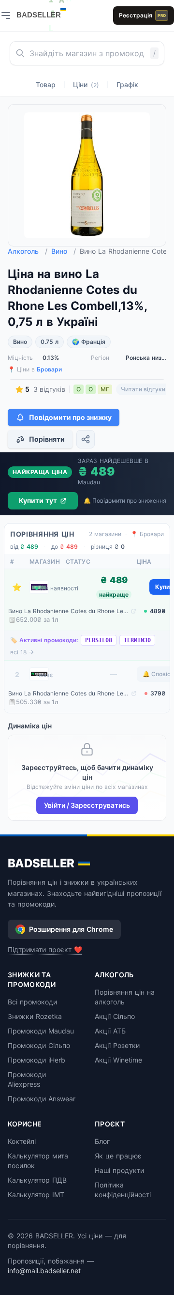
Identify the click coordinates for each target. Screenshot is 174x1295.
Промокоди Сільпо (39, 1045)
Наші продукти (119, 1170)
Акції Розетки (117, 1045)
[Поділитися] (85, 439)
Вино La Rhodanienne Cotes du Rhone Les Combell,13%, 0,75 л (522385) (68, 611)
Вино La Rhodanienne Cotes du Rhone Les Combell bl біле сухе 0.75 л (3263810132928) (68, 693)
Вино (63, 251)
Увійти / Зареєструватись (87, 805)
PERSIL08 (98, 640)
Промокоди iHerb (36, 1060)
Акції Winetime (118, 1060)
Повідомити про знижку (70, 417)
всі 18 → (22, 652)
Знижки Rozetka (35, 1016)
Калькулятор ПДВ (37, 1180)
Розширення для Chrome (71, 929)
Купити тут (38, 500)
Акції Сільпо (115, 1016)
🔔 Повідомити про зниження (125, 500)
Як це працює (118, 1156)
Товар (46, 84)
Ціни (86, 84)
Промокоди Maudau (41, 1031)
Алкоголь (27, 251)
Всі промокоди (32, 1002)
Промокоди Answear (41, 1099)
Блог (102, 1141)
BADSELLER (41, 863)
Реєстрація (142, 15)
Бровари (49, 369)
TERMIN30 (137, 640)
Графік (127, 84)
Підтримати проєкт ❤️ (45, 949)
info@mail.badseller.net (44, 1270)
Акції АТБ (110, 1031)
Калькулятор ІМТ (36, 1194)
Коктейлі (22, 1141)
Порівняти (47, 439)
